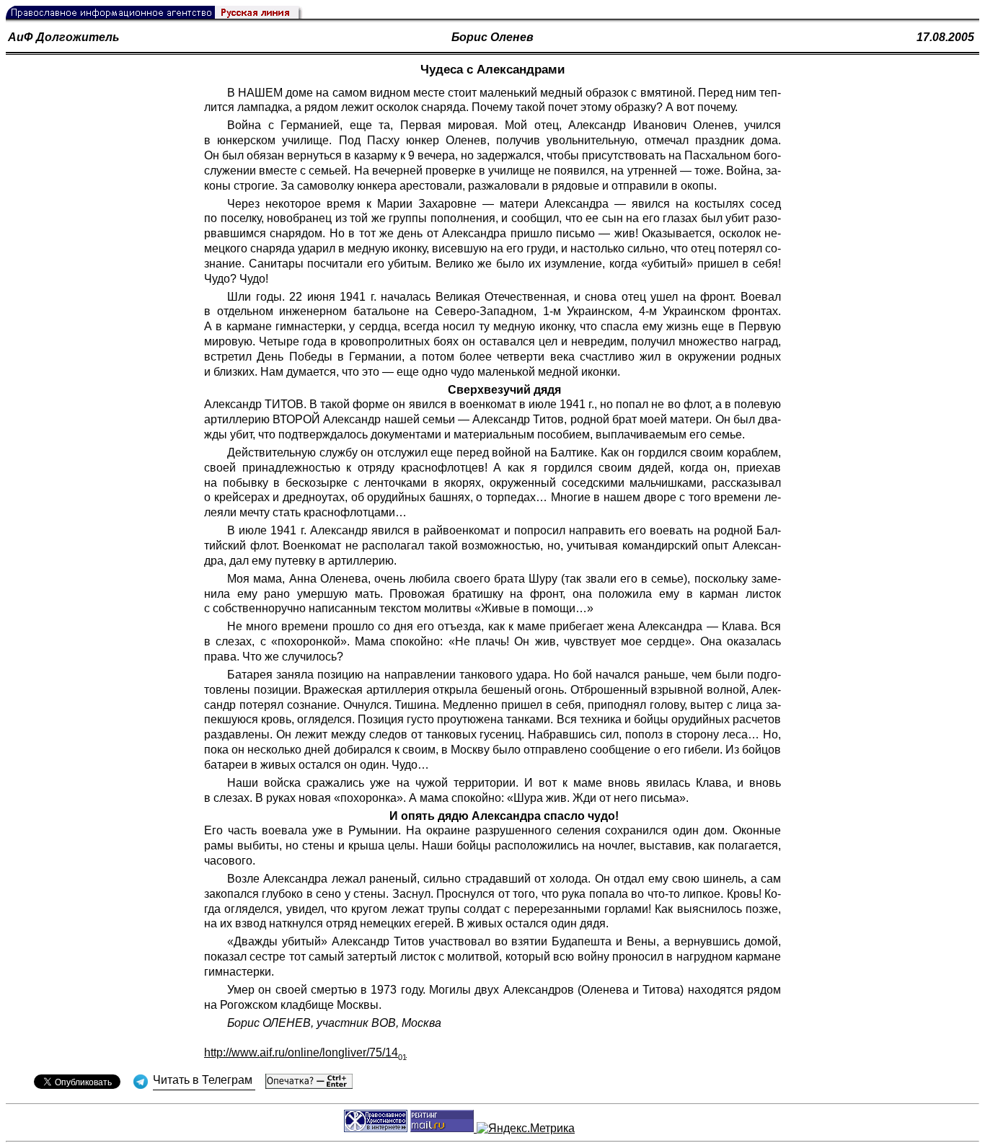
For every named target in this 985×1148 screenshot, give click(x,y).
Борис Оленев (492, 37)
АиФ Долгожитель (64, 37)
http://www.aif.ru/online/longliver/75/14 (305, 1052)
